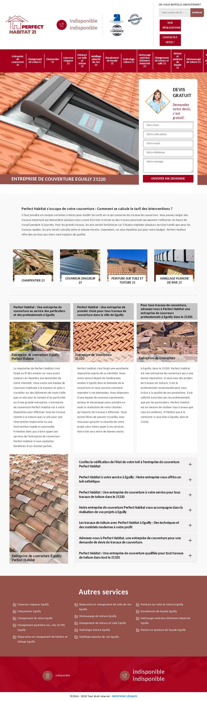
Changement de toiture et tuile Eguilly (102, 623)
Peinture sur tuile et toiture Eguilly (162, 604)
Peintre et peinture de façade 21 (177, 60)
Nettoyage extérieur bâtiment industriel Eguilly (165, 621)
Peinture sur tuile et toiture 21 (82, 61)
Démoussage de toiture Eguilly (98, 616)
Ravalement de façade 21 (112, 60)
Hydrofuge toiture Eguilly (94, 630)
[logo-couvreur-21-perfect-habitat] (24, 25)
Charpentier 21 (52, 61)
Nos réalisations (172, 25)
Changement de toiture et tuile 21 (162, 60)
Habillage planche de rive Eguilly (99, 637)
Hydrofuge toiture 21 (129, 61)
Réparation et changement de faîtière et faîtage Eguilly (43, 639)
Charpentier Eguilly (29, 611)
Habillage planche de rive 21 (96, 61)
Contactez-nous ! (170, 40)
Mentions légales (124, 696)
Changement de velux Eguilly (35, 618)
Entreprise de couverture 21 (18, 61)
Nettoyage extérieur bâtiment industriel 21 (145, 61)
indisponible (83, 21)
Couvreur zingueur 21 (68, 60)
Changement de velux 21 (35, 61)
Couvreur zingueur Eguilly (33, 604)
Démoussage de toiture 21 (193, 61)
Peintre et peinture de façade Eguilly (163, 630)
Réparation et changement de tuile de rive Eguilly (105, 607)
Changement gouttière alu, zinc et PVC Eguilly (41, 628)
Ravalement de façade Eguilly (159, 611)
